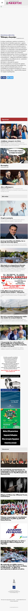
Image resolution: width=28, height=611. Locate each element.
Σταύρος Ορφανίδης (14, 601)
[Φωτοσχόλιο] (14, 155)
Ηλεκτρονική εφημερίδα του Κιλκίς (8, 599)
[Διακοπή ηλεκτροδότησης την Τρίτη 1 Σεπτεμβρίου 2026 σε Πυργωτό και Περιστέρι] (14, 531)
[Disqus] (14, 98)
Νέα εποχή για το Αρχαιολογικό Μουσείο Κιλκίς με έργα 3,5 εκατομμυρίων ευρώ (13, 265)
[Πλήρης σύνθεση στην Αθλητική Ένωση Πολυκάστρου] (14, 485)
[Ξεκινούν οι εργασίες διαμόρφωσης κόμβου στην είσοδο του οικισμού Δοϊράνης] (14, 306)
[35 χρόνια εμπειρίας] (14, 208)
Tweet (11, 77)
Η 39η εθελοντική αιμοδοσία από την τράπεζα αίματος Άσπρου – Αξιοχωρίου (12, 291)
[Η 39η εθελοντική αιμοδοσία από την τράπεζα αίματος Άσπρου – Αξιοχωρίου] (14, 281)
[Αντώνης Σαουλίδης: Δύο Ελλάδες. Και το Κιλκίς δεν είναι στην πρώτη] (14, 231)
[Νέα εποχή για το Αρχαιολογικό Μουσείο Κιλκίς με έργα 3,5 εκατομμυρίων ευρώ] (14, 255)
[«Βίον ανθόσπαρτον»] (14, 177)
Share (4, 77)
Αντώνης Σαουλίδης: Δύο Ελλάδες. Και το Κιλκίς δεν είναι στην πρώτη (13, 241)
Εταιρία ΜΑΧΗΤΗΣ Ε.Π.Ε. (21, 599)
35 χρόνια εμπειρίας (7, 218)
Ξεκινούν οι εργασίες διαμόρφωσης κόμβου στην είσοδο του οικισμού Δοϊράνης (14, 317)
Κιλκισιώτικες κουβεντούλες (7, 35)
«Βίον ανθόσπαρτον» (7, 187)
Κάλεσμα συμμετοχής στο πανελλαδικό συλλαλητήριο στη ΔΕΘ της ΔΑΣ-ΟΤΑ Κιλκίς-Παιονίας (14, 518)
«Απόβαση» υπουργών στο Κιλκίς (11, 141)
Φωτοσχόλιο (4, 165)
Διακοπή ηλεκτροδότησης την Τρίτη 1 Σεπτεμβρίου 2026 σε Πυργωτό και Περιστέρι (13, 542)
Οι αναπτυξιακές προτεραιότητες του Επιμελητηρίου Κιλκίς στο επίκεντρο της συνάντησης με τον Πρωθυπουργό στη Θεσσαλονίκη (14, 472)
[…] (18, 145)
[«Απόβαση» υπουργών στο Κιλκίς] (14, 131)
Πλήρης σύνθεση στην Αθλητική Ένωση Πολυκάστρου (14, 495)
